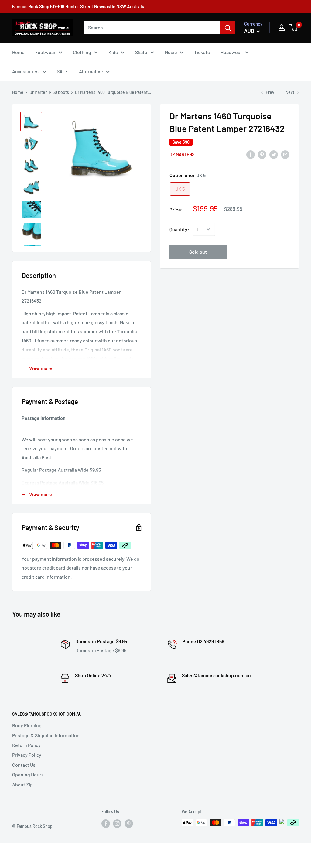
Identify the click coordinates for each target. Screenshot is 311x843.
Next (289, 92)
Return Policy (26, 745)
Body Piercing (27, 725)
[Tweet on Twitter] (273, 154)
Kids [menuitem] (113, 52)
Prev (270, 92)
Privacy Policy (26, 755)
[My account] (282, 27)
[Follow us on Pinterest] (129, 823)
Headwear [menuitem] (231, 52)
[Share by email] (285, 154)
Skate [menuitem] (141, 52)
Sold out (198, 252)
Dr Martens (181, 154)
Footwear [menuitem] (45, 52)
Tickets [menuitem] (202, 52)
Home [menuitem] (18, 52)
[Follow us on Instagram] (117, 823)
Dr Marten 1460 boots (49, 92)
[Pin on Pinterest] (262, 154)
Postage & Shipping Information (46, 735)
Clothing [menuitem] (82, 52)
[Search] (227, 27)
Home (17, 92)
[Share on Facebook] (250, 154)
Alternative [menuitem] (91, 71)
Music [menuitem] (171, 52)
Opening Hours (28, 774)
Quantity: (179, 229)
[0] (294, 27)
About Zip (22, 784)
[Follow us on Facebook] (105, 823)
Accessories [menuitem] (25, 71)
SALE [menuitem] (62, 71)
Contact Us (24, 765)
